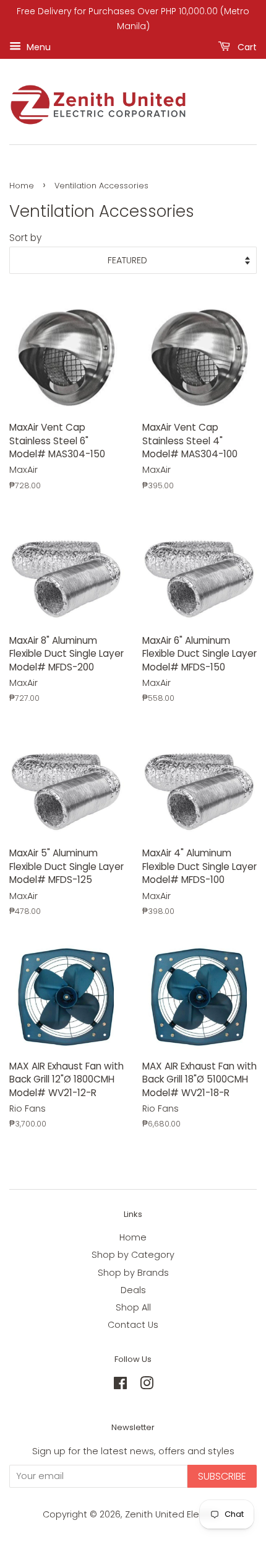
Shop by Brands (133, 1273)
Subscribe (222, 1476)
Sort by (25, 237)
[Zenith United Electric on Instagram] (146, 1385)
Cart (246, 46)
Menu (37, 46)
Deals (133, 1290)
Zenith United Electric (173, 1514)
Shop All (133, 1307)
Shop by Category (133, 1255)
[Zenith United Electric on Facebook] (120, 1385)
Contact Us (133, 1325)
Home (21, 185)
